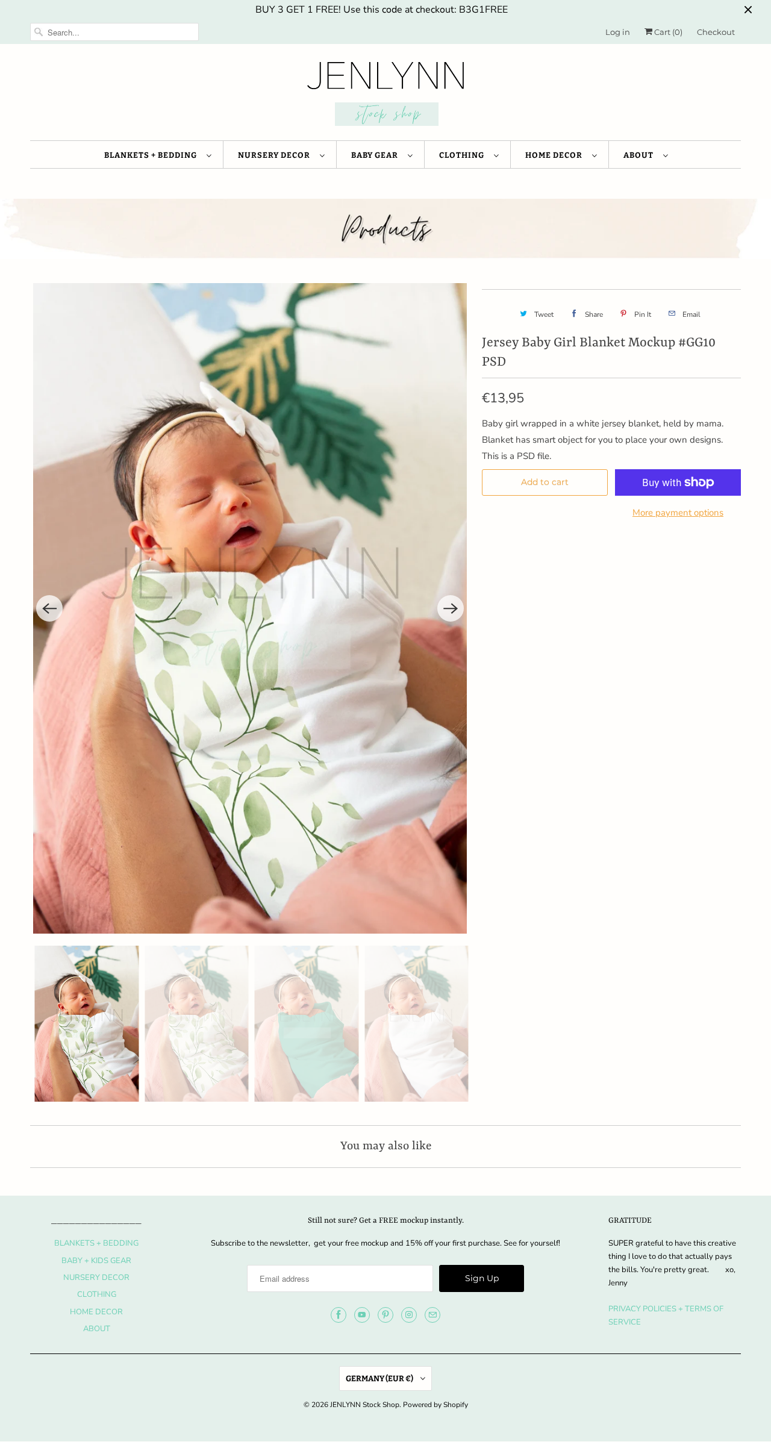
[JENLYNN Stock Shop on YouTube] (362, 1315)
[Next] (450, 608)
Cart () (667, 32)
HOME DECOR (555, 155)
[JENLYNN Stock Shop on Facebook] (338, 1315)
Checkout (716, 32)
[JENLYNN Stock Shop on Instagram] (409, 1315)
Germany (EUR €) (380, 1378)
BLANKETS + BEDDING (152, 155)
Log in (617, 32)
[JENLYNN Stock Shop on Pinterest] (385, 1315)
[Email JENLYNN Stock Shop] (432, 1315)
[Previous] (49, 608)
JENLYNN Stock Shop (364, 1404)
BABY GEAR (376, 155)
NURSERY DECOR (276, 155)
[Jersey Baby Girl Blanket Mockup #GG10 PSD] (250, 608)
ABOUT (640, 155)
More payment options (677, 513)
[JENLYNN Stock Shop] (385, 95)
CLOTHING (463, 155)
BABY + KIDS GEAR (96, 1260)
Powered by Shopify (435, 1404)
